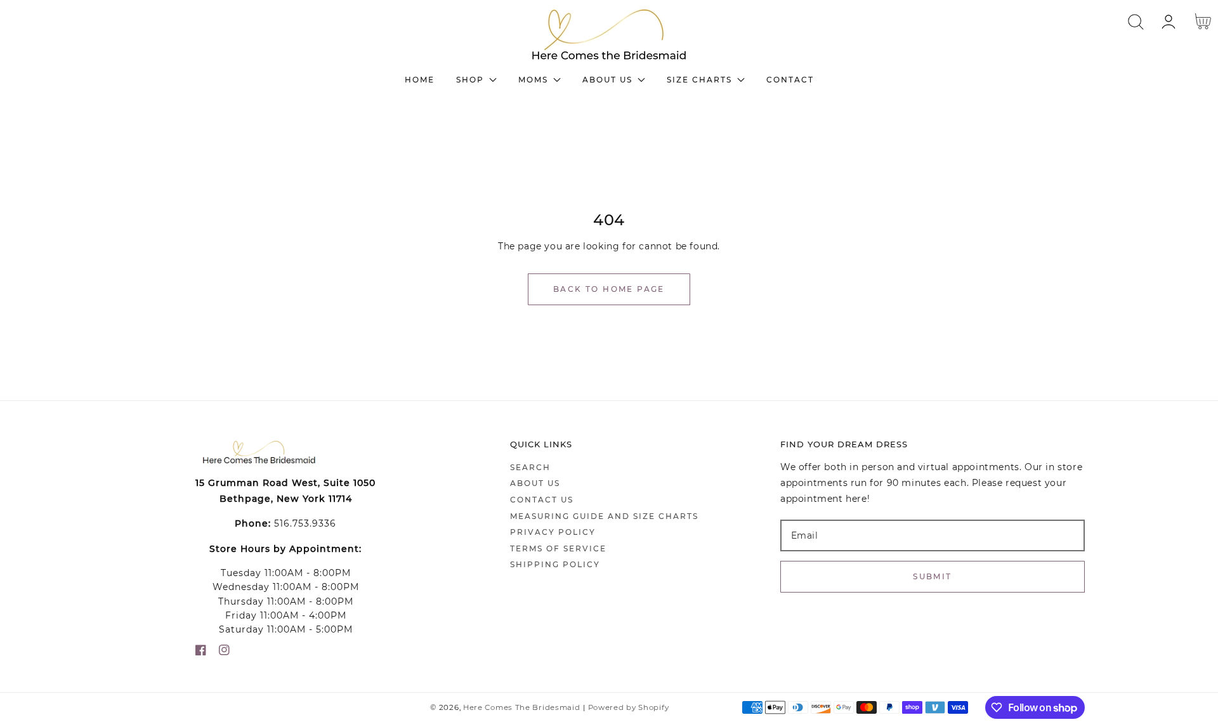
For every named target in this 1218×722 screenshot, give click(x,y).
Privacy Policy (553, 532)
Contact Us (541, 499)
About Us (535, 483)
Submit (932, 576)
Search (530, 467)
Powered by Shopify (628, 707)
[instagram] (224, 652)
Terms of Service (558, 548)
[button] (1135, 22)
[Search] (1135, 22)
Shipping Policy (555, 564)
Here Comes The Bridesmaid (521, 707)
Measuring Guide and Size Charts (604, 516)
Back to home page (609, 289)
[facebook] (200, 652)
